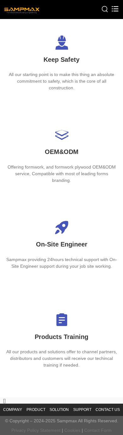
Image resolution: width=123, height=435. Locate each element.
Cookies (72, 430)
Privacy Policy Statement (36, 430)
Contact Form (98, 430)
